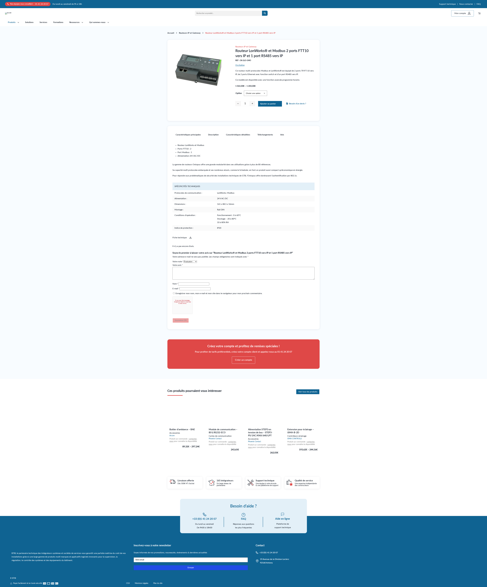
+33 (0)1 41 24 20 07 (204, 519)
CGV (128, 583)
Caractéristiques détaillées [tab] (238, 135)
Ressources (74, 22)
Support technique (447, 4)
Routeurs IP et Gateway (190, 33)
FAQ (479, 4)
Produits (11, 22)
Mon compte (460, 13)
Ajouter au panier (268, 104)
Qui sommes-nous (97, 22)
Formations (58, 22)
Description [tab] (213, 135)
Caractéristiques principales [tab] (188, 135)
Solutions (29, 22)
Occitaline (240, 65)
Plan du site (157, 583)
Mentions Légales (141, 583)
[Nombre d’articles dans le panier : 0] (479, 13)
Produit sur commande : (179, 439)
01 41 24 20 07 (41, 4)
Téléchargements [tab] (265, 135)
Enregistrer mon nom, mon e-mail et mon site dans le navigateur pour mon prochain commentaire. (219, 293)
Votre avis (177, 265)
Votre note (177, 262)
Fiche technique (179, 238)
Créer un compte (243, 360)
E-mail (175, 289)
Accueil (170, 33)
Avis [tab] (282, 135)
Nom (175, 284)
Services (43, 22)
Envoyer (191, 568)
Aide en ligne (282, 519)
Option (239, 93)
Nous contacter (466, 4)
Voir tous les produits (307, 392)
